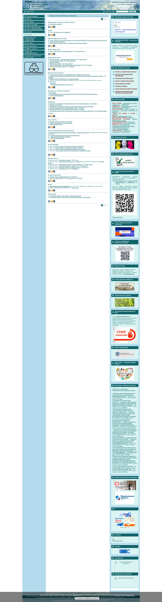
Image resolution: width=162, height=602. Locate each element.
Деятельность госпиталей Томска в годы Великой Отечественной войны (71, 106)
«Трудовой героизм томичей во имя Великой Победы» (66, 197)
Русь (76, 160)
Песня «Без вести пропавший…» (60, 186)
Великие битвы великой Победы (59, 177)
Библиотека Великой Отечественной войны (63, 132)
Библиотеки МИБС (32, 24)
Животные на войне (56, 63)
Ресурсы (29, 34)
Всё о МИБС (30, 22)
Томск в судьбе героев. (57, 178)
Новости (29, 19)
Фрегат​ (80, 178)
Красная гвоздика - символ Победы (69, 167)
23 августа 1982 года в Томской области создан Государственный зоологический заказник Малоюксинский (124, 441)
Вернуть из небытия (56, 105)
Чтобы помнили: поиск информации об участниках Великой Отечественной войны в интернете (78, 40)
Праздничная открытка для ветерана (70, 164)
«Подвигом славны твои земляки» (60, 196)
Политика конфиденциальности (31, 52)
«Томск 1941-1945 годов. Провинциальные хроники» (65, 74)
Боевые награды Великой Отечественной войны (64, 79)
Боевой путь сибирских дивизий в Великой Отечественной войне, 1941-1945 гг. (73, 103)
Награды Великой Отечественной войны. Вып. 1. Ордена (67, 108)
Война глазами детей (56, 124)
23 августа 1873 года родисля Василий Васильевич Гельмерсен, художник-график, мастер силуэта (124, 432)
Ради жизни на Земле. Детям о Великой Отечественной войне (68, 43)
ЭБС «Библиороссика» (57, 138)
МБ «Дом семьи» (76, 196)
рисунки (53, 83)
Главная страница (32, 16)
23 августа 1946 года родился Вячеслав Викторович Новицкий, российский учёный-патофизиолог (124, 450)
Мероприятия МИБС (56, 24)
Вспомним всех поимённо (62, 32)
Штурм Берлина (54, 62)
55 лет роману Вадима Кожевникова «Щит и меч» (70, 149)
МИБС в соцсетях (32, 48)
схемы (78, 161)
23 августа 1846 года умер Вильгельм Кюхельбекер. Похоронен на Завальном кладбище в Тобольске (124, 403)
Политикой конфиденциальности (124, 595)
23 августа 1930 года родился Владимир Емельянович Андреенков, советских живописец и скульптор (123, 424)
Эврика (71, 66)
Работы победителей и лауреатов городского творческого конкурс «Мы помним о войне (76, 76)
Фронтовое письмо (64, 160)
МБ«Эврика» (87, 197)
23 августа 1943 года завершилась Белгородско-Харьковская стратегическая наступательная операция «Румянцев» (124, 414)
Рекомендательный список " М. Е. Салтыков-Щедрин (120, 128)
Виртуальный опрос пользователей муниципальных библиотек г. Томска (126, 182)
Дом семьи (82, 59)
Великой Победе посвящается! (67, 15)
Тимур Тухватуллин (129, 123)
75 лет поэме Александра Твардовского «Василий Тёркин (72, 150)
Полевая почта (63, 168)
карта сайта (30, 11)
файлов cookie (77, 595)
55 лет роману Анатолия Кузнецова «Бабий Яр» (69, 146)
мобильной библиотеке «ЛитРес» (61, 137)
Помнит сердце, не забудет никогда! (61, 121)
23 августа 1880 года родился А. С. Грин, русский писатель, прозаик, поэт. (124, 468)
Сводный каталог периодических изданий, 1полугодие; (123, 125)
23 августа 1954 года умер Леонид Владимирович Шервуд (122, 395)
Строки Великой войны (56, 95)
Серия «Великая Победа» (57, 41)
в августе (131, 122)
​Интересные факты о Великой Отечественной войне (65, 65)
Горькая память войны (56, 61)
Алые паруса (80, 51)
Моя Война (53, 92)
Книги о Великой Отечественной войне (61, 51)
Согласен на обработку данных (87, 598)
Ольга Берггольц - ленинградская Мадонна (63, 59)
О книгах (29, 31)
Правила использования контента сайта (33, 56)
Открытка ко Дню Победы (66, 161)
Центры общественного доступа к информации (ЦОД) (33, 28)
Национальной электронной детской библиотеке (65, 135)
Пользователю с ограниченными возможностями (30, 39)
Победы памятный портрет (58, 66)
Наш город (30, 43)
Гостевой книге (129, 274)
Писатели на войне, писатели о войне (61, 123)
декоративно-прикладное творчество (62, 84)
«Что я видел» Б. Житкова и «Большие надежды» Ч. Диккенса (124, 110)
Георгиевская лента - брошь (67, 166)
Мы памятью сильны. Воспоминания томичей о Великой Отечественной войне (74, 94)
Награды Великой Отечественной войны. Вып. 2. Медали (67, 109)
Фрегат (75, 177)
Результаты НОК (117, 217)
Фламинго (75, 168)
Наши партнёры (31, 46)
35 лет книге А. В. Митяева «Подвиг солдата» (69, 147)
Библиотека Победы (83, 132)
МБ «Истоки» (86, 74)
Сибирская (70, 178)
